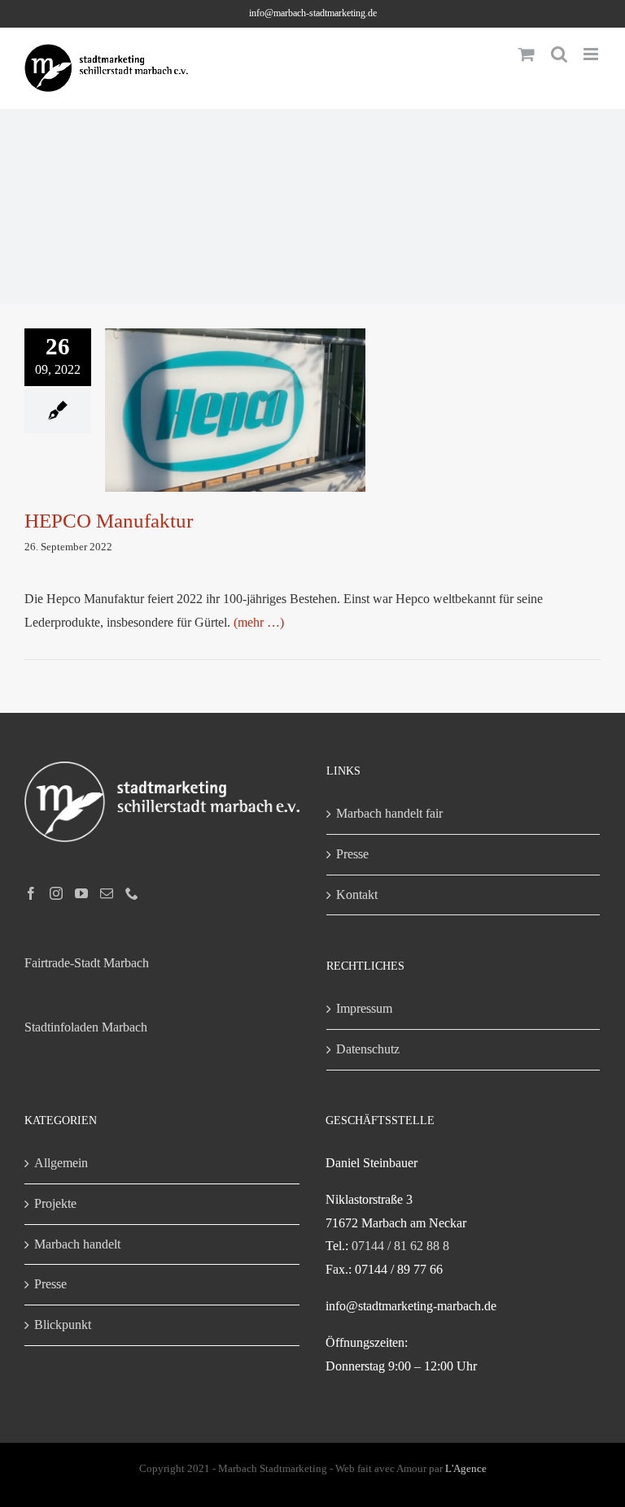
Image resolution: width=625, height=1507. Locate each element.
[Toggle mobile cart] (526, 54)
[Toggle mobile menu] (592, 54)
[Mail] (106, 893)
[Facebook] (30, 893)
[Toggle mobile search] (559, 54)
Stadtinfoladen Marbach (85, 1027)
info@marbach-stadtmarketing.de (313, 13)
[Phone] (131, 893)
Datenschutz (368, 1049)
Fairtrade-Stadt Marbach (86, 963)
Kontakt (357, 894)
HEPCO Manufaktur (235, 395)
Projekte (55, 1203)
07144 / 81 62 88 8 (400, 1246)
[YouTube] (81, 893)
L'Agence (466, 1468)
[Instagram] (56, 893)
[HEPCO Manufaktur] (235, 410)
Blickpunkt (62, 1324)
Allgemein (61, 1163)
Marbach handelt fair (389, 813)
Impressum (364, 1008)
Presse (352, 854)
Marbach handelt (77, 1244)
